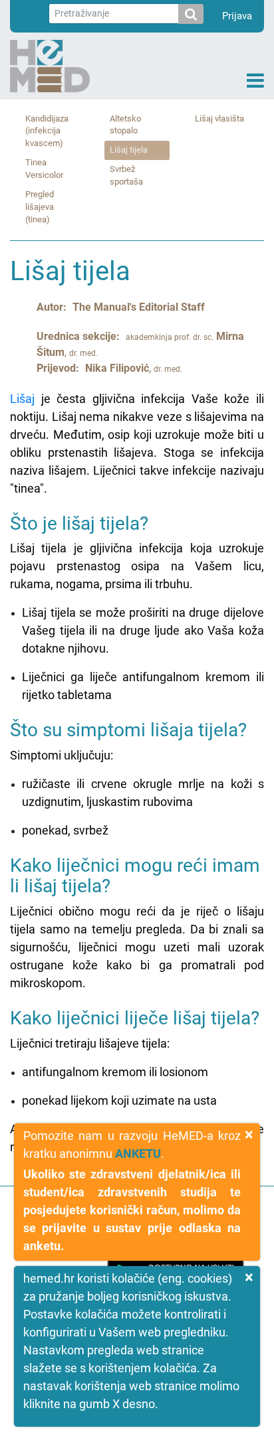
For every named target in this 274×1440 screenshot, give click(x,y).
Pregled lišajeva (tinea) (39, 206)
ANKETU (138, 1153)
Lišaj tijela (129, 150)
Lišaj (22, 399)
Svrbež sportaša (126, 175)
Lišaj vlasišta (219, 118)
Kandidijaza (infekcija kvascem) (46, 131)
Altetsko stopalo (125, 125)
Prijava (237, 16)
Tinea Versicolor (44, 168)
